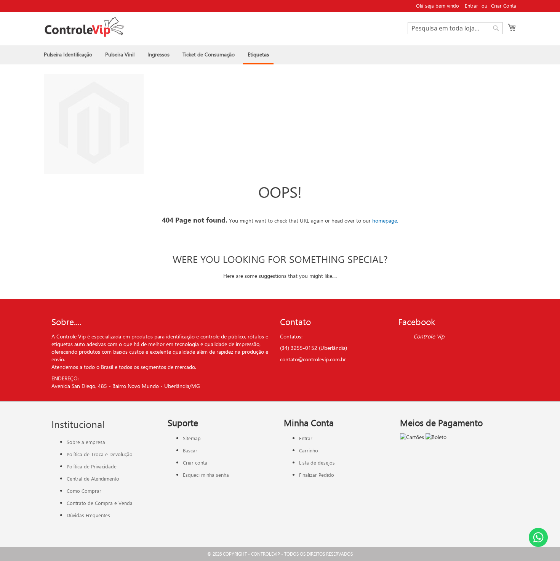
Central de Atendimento (93, 478)
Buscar (190, 450)
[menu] (280, 54)
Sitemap (192, 438)
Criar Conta (503, 5)
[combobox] (455, 28)
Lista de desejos (317, 462)
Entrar (471, 5)
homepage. (385, 220)
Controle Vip (429, 336)
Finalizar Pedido (316, 474)
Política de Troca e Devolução (100, 454)
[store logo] (84, 27)
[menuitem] (68, 54)
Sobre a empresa (86, 442)
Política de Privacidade (92, 466)
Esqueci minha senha (206, 474)
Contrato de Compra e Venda (100, 503)
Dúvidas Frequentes (88, 515)
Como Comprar (84, 490)
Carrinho (308, 450)
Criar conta (195, 462)
